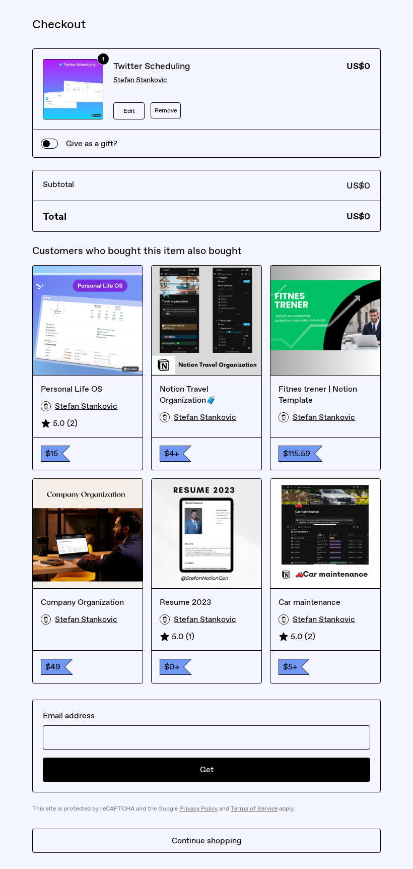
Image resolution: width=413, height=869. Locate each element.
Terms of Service (254, 808)
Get (207, 769)
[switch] (49, 144)
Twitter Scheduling (151, 66)
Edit (129, 110)
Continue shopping (206, 840)
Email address (69, 715)
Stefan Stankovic (140, 80)
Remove (166, 110)
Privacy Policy (198, 808)
